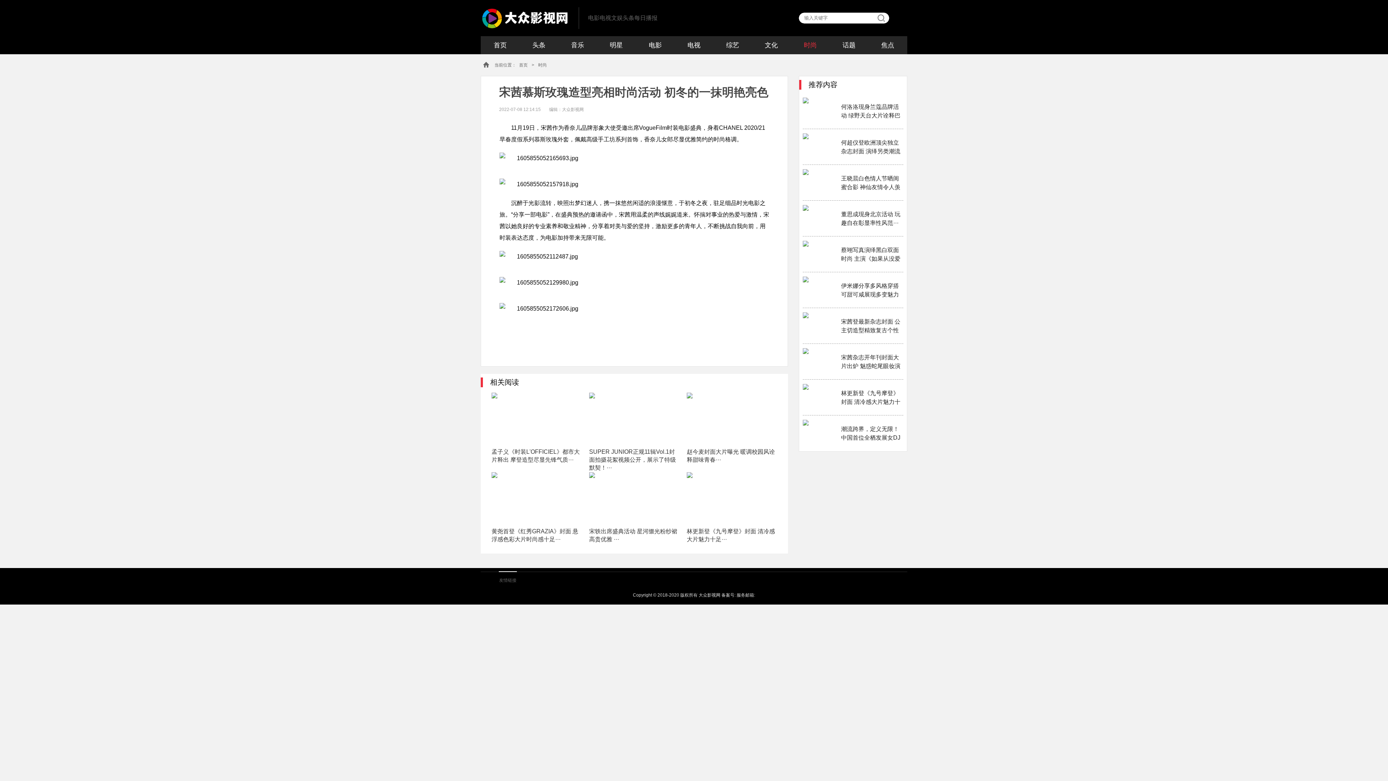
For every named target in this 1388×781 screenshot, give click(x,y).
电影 (655, 45)
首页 (500, 45)
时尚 (810, 45)
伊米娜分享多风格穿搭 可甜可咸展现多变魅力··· (870, 291)
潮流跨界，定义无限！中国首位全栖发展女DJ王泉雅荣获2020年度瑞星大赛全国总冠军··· (870, 434)
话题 (849, 45)
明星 (616, 45)
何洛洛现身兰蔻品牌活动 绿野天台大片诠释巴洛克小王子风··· (870, 112)
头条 (538, 45)
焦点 (887, 45)
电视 (694, 45)
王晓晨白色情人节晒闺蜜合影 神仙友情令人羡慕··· (870, 183)
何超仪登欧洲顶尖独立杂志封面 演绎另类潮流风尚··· (870, 148)
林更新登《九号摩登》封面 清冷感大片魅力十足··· (870, 398)
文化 (771, 45)
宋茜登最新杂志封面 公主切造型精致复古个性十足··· (870, 327)
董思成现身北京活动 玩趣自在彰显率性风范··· (870, 218)
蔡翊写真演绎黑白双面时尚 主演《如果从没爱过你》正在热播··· (870, 255)
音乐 (577, 45)
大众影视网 (521, 18)
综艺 (732, 45)
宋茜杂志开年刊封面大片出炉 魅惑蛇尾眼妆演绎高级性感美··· (870, 362)
